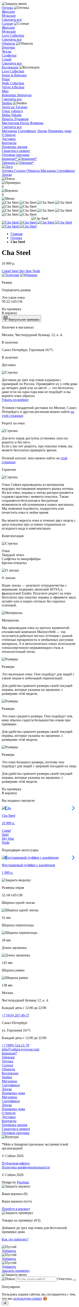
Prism (6, 79)
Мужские (9, 15)
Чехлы (6, 51)
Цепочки (8, 47)
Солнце (7, 23)
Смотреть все (12, 19)
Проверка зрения (14, 147)
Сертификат (27, 131)
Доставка (9, 139)
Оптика (7, 7)
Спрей (6, 59)
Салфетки (9, 55)
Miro (5, 91)
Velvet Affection (13, 87)
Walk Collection (13, 83)
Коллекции (10, 67)
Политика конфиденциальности (26, 1167)
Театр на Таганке (14, 107)
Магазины (9, 131)
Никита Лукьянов (15, 119)
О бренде (9, 135)
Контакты (9, 143)
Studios (7, 103)
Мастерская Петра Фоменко (22, 123)
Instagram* (10, 159)
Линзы (42, 131)
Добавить (9, 1251)
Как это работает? (15, 1239)
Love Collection (13, 35)
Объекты (8, 43)
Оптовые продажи (15, 155)
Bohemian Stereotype (17, 95)
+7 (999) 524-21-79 (15, 1045)
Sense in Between (14, 75)
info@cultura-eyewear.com (20, 1049)
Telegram (9, 163)
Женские (8, 11)
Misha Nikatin (12, 115)
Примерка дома (59, 131)
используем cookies (27, 1298)
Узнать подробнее (15, 400)
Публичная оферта (16, 1163)
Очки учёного (12, 111)
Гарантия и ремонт (16, 151)
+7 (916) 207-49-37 (15, 1015)
